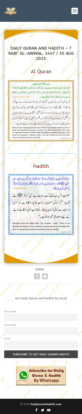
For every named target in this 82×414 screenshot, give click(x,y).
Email (7, 338)
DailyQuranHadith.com (46, 404)
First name (10, 311)
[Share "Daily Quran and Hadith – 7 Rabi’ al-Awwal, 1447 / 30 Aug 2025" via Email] (45, 276)
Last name (10, 325)
